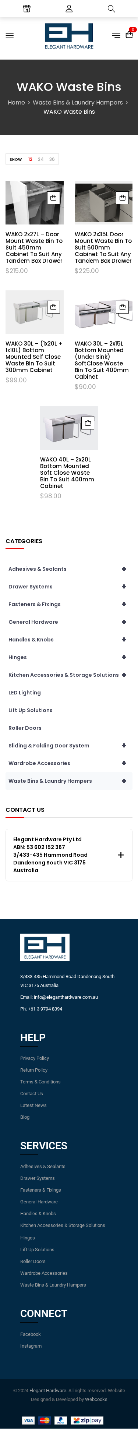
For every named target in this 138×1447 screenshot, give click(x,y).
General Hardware (67, 622)
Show (16, 159)
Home (16, 102)
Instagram (31, 1346)
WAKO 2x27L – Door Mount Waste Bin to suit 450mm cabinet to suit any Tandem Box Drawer (34, 247)
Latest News (33, 1105)
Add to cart (53, 197)
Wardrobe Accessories (67, 763)
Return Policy (33, 1070)
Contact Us (31, 1093)
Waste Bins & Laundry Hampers (78, 102)
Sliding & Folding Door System (67, 745)
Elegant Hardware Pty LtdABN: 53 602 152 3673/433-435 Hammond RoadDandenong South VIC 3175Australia (50, 855)
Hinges (67, 657)
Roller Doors (25, 728)
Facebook (30, 1334)
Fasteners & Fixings (67, 604)
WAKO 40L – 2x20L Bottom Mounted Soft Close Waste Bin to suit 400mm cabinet (67, 473)
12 (30, 159)
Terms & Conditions (40, 1082)
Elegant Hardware (47, 1390)
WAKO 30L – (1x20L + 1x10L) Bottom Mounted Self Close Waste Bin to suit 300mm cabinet (34, 357)
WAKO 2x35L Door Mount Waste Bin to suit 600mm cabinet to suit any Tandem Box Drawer (103, 247)
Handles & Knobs (67, 639)
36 (52, 159)
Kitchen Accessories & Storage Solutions (67, 675)
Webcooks (96, 1399)
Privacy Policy (34, 1058)
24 (41, 159)
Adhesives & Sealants (67, 569)
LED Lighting (24, 692)
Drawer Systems (67, 586)
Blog (24, 1117)
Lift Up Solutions (30, 710)
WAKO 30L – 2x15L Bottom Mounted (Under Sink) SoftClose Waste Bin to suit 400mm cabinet (102, 360)
